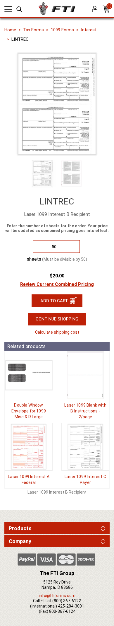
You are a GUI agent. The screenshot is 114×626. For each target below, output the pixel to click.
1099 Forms (62, 30)
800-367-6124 (62, 611)
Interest (88, 30)
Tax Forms (33, 30)
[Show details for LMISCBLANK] (85, 375)
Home (10, 30)
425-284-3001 (71, 606)
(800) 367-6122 (66, 600)
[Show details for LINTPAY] (85, 447)
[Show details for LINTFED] (29, 447)
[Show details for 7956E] (29, 375)
